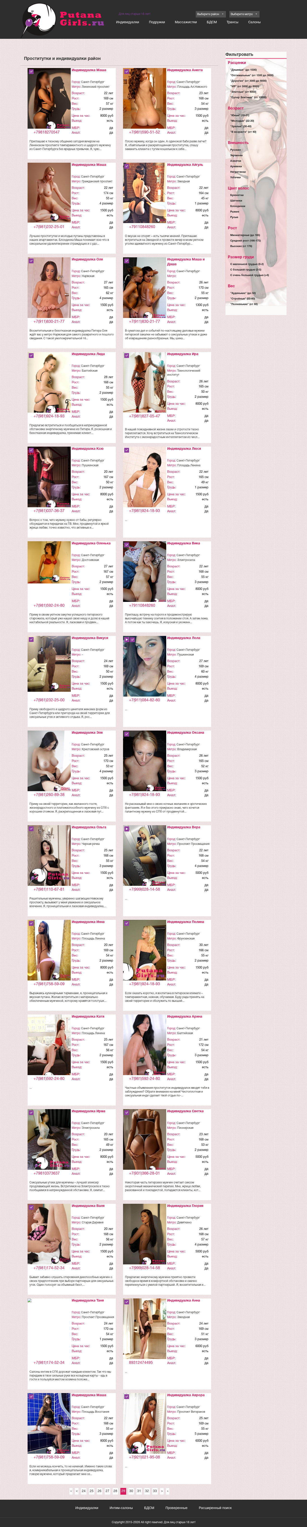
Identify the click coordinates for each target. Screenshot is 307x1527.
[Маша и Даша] (144, 289)
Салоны (254, 22)
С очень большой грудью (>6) (249, 275)
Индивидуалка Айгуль (185, 165)
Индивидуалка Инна (88, 922)
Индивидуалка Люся (184, 448)
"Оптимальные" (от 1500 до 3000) (251, 75)
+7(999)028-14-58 (144, 889)
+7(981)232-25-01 (49, 227)
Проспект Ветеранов (191, 1412)
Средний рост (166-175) (245, 241)
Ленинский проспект (96, 87)
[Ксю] (49, 479)
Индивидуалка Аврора (186, 1395)
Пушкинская (90, 465)
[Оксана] (144, 762)
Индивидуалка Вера (183, 827)
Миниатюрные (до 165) (245, 235)
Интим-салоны (121, 1508)
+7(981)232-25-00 (49, 700)
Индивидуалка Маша (89, 70)
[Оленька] (49, 562)
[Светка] (144, 1141)
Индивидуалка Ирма (88, 1111)
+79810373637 (47, 1173)
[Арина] (144, 1046)
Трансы (232, 22)
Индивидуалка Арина (184, 1016)
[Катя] (49, 1049)
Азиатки (235, 161)
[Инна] (49, 950)
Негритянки (238, 172)
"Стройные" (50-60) (242, 299)
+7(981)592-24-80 (49, 605)
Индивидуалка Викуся (90, 638)
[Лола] (144, 677)
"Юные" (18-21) (239, 115)
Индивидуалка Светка (185, 1111)
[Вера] (144, 857)
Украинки (236, 155)
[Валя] (49, 1234)
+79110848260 (142, 227)
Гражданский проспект (97, 181)
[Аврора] (144, 1425)
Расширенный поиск (215, 1508)
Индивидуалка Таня (88, 1300)
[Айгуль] (144, 193)
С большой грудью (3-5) (245, 270)
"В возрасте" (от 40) (243, 132)
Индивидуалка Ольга (89, 827)
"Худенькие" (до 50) (243, 293)
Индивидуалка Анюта (185, 70)
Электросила (186, 560)
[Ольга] (49, 856)
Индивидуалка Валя (88, 1206)
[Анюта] (144, 100)
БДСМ (212, 22)
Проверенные (176, 1508)
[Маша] (49, 100)
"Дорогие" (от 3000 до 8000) (248, 81)
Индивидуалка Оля (87, 259)
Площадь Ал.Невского (192, 87)
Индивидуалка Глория (185, 1206)
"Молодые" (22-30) (242, 121)
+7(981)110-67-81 (49, 889)
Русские (235, 150)
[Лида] (49, 384)
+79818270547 (47, 132)
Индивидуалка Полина (185, 922)
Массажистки (186, 22)
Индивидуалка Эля (87, 732)
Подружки (157, 22)
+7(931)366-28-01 (144, 1173)
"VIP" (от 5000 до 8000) (244, 86)
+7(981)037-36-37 (49, 511)
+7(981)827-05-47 (144, 416)
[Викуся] (49, 663)
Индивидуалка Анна (183, 1300)
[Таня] (49, 1303)
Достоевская (90, 560)
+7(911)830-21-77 (49, 321)
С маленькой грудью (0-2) (247, 264)
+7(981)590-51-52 (144, 132)
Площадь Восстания (95, 1412)
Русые (234, 217)
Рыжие (234, 212)
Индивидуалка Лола (183, 638)
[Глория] (144, 1236)
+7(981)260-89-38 (49, 795)
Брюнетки (237, 195)
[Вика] (144, 572)
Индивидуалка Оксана (185, 732)
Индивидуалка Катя (88, 1016)
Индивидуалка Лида (88, 354)
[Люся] (144, 483)
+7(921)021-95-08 (144, 1457)
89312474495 (141, 1363)
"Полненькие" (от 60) (244, 304)
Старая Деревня (92, 1222)
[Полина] (144, 953)
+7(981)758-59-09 (49, 984)
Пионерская (185, 1128)
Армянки (236, 166)
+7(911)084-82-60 (144, 700)
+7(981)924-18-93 (49, 416)
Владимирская (187, 749)
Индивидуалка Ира (182, 354)
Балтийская (89, 370)
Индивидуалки (127, 22)
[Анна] (144, 1330)
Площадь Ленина (188, 465)
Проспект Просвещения (193, 844)
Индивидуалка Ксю (88, 448)
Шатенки (236, 201)
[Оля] (49, 289)
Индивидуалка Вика (183, 543)
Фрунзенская (186, 938)
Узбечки (235, 177)
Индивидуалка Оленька (91, 543)
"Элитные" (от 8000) (243, 92)
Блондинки (237, 206)
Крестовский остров (95, 749)
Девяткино (184, 1222)
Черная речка (91, 844)
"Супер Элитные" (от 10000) (248, 97)
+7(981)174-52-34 (49, 1268)
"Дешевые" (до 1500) (243, 70)
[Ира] (144, 384)
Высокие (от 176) (241, 246)
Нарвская (88, 276)
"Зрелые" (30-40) (240, 126)
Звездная (183, 181)
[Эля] (49, 762)
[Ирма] (49, 1141)
